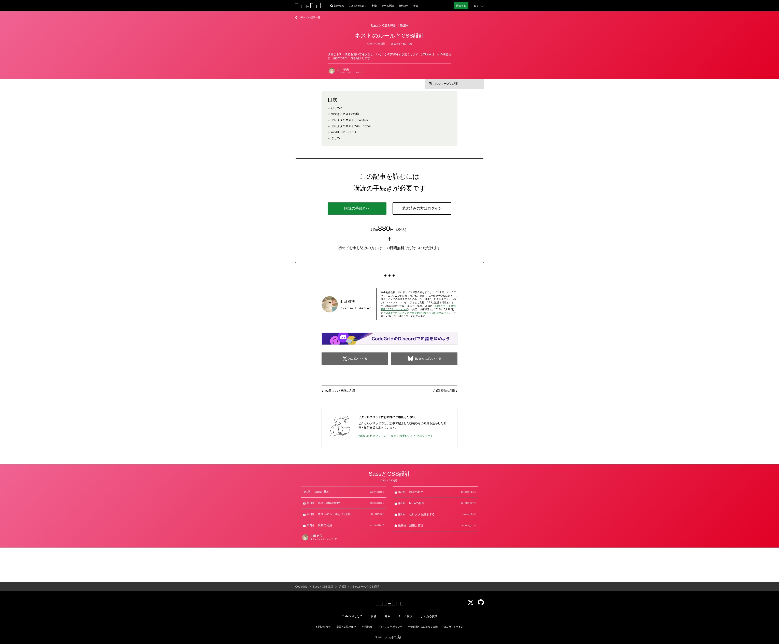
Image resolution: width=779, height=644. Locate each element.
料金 (374, 5)
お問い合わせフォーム (372, 436)
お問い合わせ (323, 626)
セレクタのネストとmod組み (349, 120)
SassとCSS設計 (383, 25)
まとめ (335, 138)
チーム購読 (388, 5)
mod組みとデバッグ (344, 132)
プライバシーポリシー (390, 626)
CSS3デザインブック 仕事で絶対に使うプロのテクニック (417, 312)
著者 (415, 5)
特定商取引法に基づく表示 (423, 626)
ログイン (479, 5)
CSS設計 (380, 43)
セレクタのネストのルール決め (351, 126)
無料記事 (403, 5)
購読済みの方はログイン (422, 208)
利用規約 (367, 626)
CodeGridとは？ (358, 5)
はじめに (337, 108)
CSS (369, 43)
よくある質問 (429, 616)
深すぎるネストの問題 (345, 114)
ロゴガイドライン (453, 626)
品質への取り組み (346, 626)
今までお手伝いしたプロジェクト (412, 436)
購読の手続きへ (357, 208)
